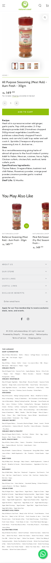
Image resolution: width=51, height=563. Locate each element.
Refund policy (42, 334)
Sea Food (25, 434)
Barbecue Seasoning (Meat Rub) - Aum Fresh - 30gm (15, 238)
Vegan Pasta (17, 502)
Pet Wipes (16, 486)
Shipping (15, 96)
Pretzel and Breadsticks (41, 442)
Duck (37, 434)
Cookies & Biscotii (11, 445)
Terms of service (19, 338)
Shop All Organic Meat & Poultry (11, 434)
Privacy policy (28, 334)
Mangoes (17, 374)
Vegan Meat (30, 505)
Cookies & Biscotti (18, 426)
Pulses (9, 415)
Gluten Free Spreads (28, 538)
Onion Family (40, 387)
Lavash (41, 423)
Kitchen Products (43, 483)
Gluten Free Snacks (24, 535)
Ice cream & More (33, 363)
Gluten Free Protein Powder (15, 546)
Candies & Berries (17, 450)
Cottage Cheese (35, 355)
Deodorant (24, 472)
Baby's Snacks (25, 461)
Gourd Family (34, 385)
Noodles (23, 412)
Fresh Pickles (44, 519)
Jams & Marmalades (7, 401)
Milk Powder (5, 365)
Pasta (3, 415)
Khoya (46, 363)
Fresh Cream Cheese (8, 522)
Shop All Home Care (7, 483)
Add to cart (25, 112)
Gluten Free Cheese (37, 535)
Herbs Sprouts (44, 385)
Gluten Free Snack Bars (33, 546)
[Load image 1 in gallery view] (15, 66)
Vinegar (27, 418)
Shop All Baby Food (7, 461)
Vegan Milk (11, 497)
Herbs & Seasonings (7, 398)
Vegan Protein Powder (41, 505)
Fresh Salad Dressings (32, 519)
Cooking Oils (24, 407)
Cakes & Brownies (36, 426)
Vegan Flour (44, 499)
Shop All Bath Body (7, 472)
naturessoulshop (21, 331)
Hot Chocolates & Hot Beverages (38, 398)
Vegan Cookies (40, 494)
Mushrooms (31, 387)
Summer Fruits (20, 371)
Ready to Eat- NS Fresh (26, 513)
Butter (21, 355)
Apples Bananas (30, 371)
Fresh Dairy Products (33, 524)
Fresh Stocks (5, 524)
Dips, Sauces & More (7, 409)
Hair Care (9, 475)
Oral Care (35, 475)
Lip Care (25, 475)
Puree (3, 467)
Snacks (23, 442)
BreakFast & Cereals (41, 395)
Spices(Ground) (43, 415)
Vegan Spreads (21, 505)
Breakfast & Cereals (14, 464)
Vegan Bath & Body (7, 508)
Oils (26, 453)
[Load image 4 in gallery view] (36, 66)
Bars (3, 445)
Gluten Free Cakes (35, 532)
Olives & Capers (43, 412)
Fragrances (32, 472)
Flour (16, 409)
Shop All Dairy (6, 363)
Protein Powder (40, 453)
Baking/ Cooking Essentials (21, 395)
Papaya (6, 374)
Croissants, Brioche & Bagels (25, 423)
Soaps (10, 478)
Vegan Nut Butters (7, 502)
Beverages (34, 401)
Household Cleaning (30, 483)
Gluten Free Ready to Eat (29, 544)
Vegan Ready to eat (28, 502)
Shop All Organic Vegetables (10, 382)
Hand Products (17, 475)
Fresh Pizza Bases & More (18, 524)
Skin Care (4, 478)
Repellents (23, 486)
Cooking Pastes (29, 404)
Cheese (27, 355)
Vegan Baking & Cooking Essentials (24, 494)
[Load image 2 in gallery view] (22, 66)
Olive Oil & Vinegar (32, 412)
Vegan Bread (28, 497)
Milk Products (14, 365)
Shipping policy (34, 338)
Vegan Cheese (19, 491)
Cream (24, 363)
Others (13, 376)
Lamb (45, 434)
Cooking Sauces (43, 407)
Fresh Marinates (27, 437)
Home (4, 75)
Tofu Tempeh (13, 357)
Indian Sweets (28, 445)
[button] (40, 5)
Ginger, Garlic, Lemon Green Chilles (19, 385)
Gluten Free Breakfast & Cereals (23, 541)
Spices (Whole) (32, 415)
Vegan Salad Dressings (41, 502)
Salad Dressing (22, 415)
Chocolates (29, 442)
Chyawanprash (27, 450)
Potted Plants (38, 390)
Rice (14, 415)
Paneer (21, 365)
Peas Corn (12, 390)
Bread (36, 423)
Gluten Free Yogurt (14, 538)
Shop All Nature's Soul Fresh (10, 513)
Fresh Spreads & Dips (18, 519)
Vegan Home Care (19, 508)
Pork (9, 437)
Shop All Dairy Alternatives (9, 355)
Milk (7, 357)
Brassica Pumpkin (33, 382)
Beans (32, 395)
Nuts (35, 445)
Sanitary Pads (44, 475)
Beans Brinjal (23, 382)
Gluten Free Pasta (12, 535)
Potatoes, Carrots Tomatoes (25, 390)
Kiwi (11, 374)
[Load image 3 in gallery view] (29, 66)
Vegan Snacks (29, 491)
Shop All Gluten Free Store (9, 532)
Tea (22, 418)
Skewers (4, 437)
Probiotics (31, 453)
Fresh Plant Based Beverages (39, 522)
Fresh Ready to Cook (22, 522)
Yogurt (20, 357)
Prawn (14, 437)
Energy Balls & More (38, 450)
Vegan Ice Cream (39, 491)
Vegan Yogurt (19, 497)
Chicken (32, 434)
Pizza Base (6, 429)
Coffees (20, 404)
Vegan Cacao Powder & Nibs (32, 499)
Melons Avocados (28, 374)
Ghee (20, 409)
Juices (8, 404)
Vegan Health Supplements (14, 499)
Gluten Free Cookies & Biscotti (18, 549)
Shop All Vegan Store (8, 491)
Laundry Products (7, 486)
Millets (17, 412)
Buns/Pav (26, 426)
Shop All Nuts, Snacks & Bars (10, 442)
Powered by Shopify (11, 334)
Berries (38, 371)
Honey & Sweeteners (21, 398)
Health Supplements (17, 453)
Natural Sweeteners (26, 464)
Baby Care (17, 472)
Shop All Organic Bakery (8, 423)
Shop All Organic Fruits (8, 371)
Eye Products (41, 472)
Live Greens (22, 387)
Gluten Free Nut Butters (14, 544)
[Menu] (3, 5)
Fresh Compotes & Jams (33, 516)
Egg (42, 434)
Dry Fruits (20, 445)
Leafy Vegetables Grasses (9, 387)
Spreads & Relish (6, 418)
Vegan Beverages (39, 497)
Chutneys (14, 404)
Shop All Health (6, 450)
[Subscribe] (47, 301)
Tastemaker (16, 418)
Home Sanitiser (19, 483)
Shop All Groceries (7, 395)
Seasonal (38, 374)
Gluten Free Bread (24, 532)
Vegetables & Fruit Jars (41, 464)
